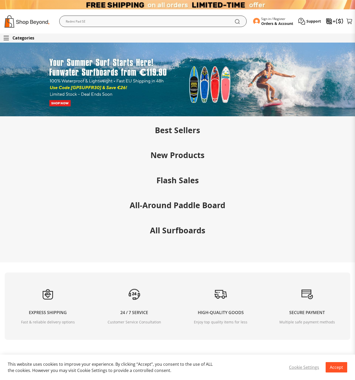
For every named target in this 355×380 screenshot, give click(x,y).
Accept (336, 367)
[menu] (177, 38)
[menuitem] (21, 38)
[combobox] (153, 21)
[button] (310, 21)
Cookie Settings (304, 367)
